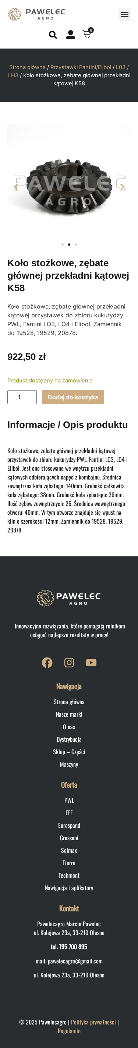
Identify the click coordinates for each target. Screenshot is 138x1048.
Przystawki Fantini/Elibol (80, 67)
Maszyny (69, 764)
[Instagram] (69, 663)
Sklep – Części (69, 751)
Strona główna (27, 67)
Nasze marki (69, 714)
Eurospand (69, 825)
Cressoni (69, 837)
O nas (69, 726)
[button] (124, 14)
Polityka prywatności (93, 1021)
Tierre (69, 862)
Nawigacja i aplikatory (69, 887)
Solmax (69, 850)
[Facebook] (47, 663)
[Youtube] (91, 663)
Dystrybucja (69, 739)
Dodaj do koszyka (73, 397)
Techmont (69, 875)
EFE (69, 812)
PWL (69, 800)
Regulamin (69, 1030)
